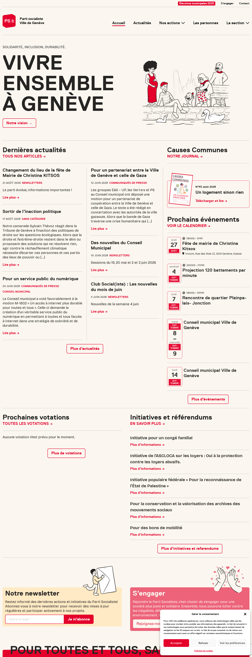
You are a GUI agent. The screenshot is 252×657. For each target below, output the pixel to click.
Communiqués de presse (40, 286)
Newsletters (32, 182)
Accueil (118, 23)
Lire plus (10, 197)
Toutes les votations (26, 423)
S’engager (227, 3)
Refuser (203, 643)
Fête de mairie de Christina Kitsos (210, 246)
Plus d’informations (146, 445)
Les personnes (205, 23)
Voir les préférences (232, 643)
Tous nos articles (23, 156)
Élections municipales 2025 (196, 3)
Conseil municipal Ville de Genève (210, 325)
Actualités (142, 23)
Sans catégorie (33, 218)
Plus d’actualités (84, 348)
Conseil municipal (17, 291)
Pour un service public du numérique (40, 278)
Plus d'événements (208, 399)
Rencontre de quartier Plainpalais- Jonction (214, 300)
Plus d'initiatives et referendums (190, 548)
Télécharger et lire (210, 201)
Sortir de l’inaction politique (32, 211)
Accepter (176, 643)
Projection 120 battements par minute (214, 273)
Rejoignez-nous (149, 623)
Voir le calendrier (187, 226)
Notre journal (183, 156)
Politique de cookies (203, 651)
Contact (244, 3)
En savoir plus (146, 423)
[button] (245, 614)
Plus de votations (66, 453)
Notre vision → (19, 123)
